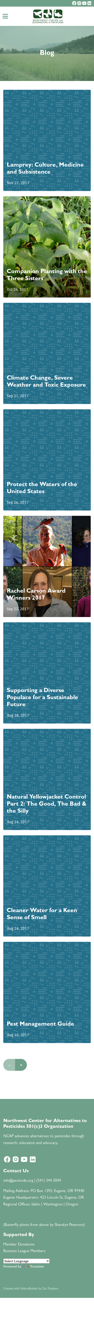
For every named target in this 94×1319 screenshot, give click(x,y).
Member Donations (19, 1245)
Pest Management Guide (40, 1025)
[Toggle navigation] (5, 16)
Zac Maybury (50, 1288)
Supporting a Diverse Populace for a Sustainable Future (42, 698)
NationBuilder (29, 1288)
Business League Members (24, 1251)
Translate (37, 1266)
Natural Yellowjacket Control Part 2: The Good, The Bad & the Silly (46, 805)
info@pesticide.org (18, 1181)
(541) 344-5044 (48, 1181)
